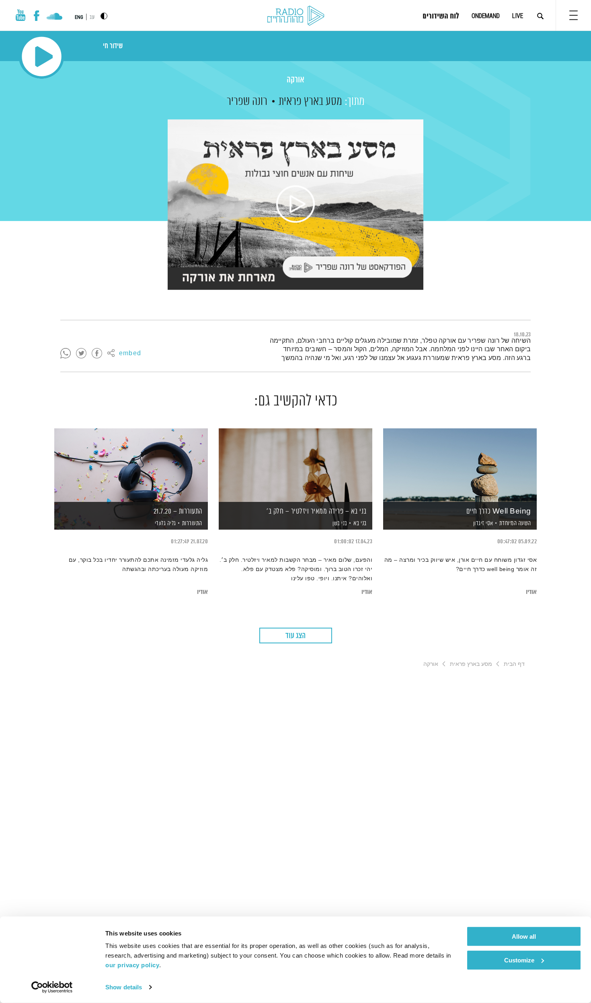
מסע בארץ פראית (310, 101)
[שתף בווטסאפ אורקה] (65, 353)
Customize (519, 959)
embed (130, 353)
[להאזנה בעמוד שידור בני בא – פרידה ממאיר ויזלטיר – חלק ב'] (295, 465)
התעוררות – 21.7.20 (178, 512)
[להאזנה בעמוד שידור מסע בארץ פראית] (295, 204)
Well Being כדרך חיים (498, 512)
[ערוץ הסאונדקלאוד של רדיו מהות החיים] (54, 17)
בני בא (360, 523)
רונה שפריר (247, 101)
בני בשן (339, 523)
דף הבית (514, 664)
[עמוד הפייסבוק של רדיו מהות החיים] (36, 15)
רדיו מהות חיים (295, 16)
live (517, 16)
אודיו (531, 592)
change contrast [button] (104, 15)
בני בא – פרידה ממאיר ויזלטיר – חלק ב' (317, 512)
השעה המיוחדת (515, 523)
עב (92, 17)
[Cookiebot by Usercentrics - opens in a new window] (52, 987)
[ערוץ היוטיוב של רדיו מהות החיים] (20, 15)
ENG (79, 17)
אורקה (295, 80)
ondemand (486, 16)
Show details (123, 987)
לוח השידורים (441, 16)
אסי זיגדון (482, 523)
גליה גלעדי (164, 523)
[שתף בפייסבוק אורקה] (97, 353)
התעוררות (192, 523)
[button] (573, 15)
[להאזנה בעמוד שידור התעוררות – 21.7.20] (131, 465)
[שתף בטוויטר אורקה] (81, 353)
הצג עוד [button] (295, 636)
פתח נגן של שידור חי (41, 56)
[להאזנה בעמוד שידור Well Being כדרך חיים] (460, 465)
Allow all (524, 936)
